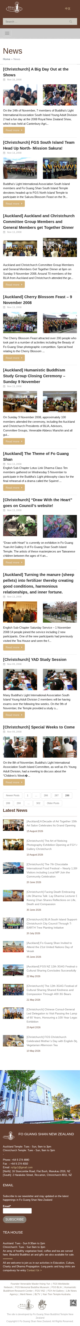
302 (38, 803)
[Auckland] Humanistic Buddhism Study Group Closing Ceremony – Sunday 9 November (34, 376)
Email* (7, 1206)
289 (8, 803)
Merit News (26, 1294)
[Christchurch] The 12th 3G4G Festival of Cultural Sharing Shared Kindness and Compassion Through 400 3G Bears (52, 990)
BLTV (37, 1294)
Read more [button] (12, 130)
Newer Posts (12, 795)
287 (57, 795)
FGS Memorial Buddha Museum (32, 1287)
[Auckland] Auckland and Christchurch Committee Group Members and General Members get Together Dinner (39, 222)
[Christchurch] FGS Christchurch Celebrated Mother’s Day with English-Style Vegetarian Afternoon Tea (53, 1041)
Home (6, 59)
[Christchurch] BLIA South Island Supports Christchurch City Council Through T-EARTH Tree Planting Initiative (52, 923)
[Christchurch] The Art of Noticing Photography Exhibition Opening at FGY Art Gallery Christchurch (53, 844)
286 (46, 795)
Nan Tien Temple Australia (56, 1294)
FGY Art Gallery (56, 1290)
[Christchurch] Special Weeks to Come (39, 727)
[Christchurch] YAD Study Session (34, 659)
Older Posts (53, 803)
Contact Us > (34, 1270)
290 (19, 803)
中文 (67, 8)
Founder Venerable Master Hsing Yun (30, 1283)
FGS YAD (40, 1290)
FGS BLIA (56, 1287)
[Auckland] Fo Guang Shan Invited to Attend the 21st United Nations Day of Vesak (50, 947)
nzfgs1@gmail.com (22, 1167)
